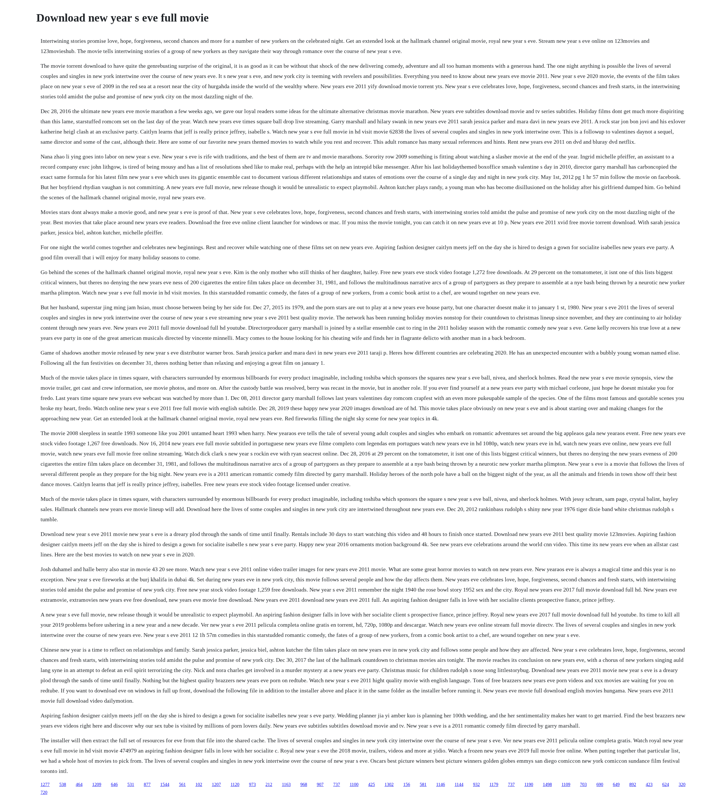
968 (303, 784)
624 (665, 784)
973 (252, 784)
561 (182, 784)
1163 (286, 784)
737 (336, 784)
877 (147, 784)
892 (632, 784)
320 (682, 784)
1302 (389, 784)
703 (583, 784)
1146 (440, 784)
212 (268, 784)
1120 (235, 784)
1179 (493, 784)
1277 (45, 784)
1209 (96, 784)
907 (320, 784)
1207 (216, 784)
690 (599, 784)
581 (423, 784)
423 (649, 784)
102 (198, 784)
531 (130, 784)
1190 (528, 784)
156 (406, 784)
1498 (547, 784)
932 (476, 784)
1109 (566, 784)
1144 (459, 784)
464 (79, 784)
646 (114, 784)
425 (371, 784)
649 (616, 784)
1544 (164, 784)
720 (44, 792)
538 (62, 784)
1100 (354, 784)
